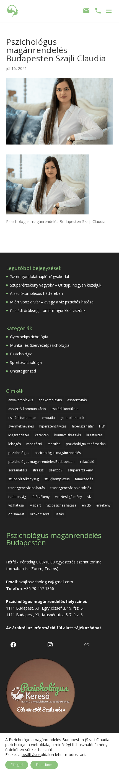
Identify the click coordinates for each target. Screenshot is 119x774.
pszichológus (18, 452)
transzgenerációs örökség (70, 488)
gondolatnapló (72, 417)
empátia (48, 417)
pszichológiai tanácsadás (85, 444)
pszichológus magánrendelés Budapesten (41, 461)
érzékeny (103, 505)
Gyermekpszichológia (29, 336)
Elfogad (17, 764)
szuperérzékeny (80, 470)
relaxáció (87, 461)
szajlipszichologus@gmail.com (46, 581)
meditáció (34, 444)
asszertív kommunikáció (27, 408)
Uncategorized (23, 371)
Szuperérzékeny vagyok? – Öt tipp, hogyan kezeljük (55, 285)
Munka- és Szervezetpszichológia (39, 345)
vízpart (35, 505)
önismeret (16, 514)
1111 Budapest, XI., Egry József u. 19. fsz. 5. (45, 608)
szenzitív (55, 470)
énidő (86, 505)
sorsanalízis (17, 470)
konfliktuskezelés (67, 435)
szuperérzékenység (23, 479)
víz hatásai (16, 505)
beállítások (31, 754)
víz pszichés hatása (61, 505)
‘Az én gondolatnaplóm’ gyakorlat (39, 276)
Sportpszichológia (26, 362)
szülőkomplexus (56, 479)
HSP (102, 426)
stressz (37, 470)
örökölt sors (39, 514)
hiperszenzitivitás (52, 426)
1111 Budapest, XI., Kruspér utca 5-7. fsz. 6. (45, 614)
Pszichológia (21, 353)
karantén (42, 435)
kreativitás (94, 435)
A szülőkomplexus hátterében (36, 293)
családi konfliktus (64, 408)
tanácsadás (84, 479)
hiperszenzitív (83, 426)
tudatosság (17, 496)
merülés (54, 444)
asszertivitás (77, 400)
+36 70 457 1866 (39, 588)
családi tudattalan (22, 417)
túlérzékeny (41, 496)
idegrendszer (18, 435)
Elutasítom (44, 764)
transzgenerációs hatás (26, 488)
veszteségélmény (68, 496)
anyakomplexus (20, 400)
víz (89, 496)
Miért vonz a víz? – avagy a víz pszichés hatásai (52, 302)
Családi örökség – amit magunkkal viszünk (48, 310)
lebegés (14, 444)
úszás (59, 514)
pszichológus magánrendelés (58, 452)
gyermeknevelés (21, 426)
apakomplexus (50, 400)
